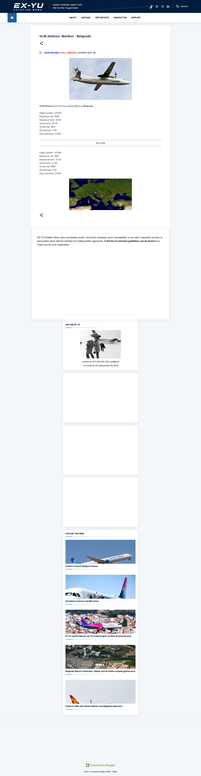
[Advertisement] (100, 398)
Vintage (85, 17)
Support (136, 17)
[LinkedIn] (168, 6)
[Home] (12, 17)
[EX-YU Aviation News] (28, 6)
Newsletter (120, 17)
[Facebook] (151, 6)
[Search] (177, 6)
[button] (41, 43)
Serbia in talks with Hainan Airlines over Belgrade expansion (93, 706)
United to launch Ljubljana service (81, 566)
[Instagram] (162, 6)
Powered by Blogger (102, 765)
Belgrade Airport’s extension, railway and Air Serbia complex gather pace (100, 671)
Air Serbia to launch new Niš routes (82, 601)
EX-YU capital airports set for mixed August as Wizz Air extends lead (98, 636)
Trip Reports (102, 17)
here (157, 241)
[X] (157, 6)
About (72, 17)
